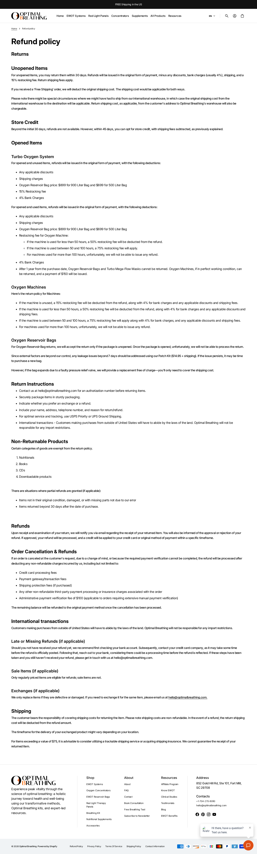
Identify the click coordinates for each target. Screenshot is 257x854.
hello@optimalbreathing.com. (187, 697)
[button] (227, 16)
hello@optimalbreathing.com (211, 805)
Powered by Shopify (47, 846)
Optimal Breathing (28, 846)
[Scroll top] (253, 850)
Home (14, 28)
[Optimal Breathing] (29, 16)
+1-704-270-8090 (205, 801)
